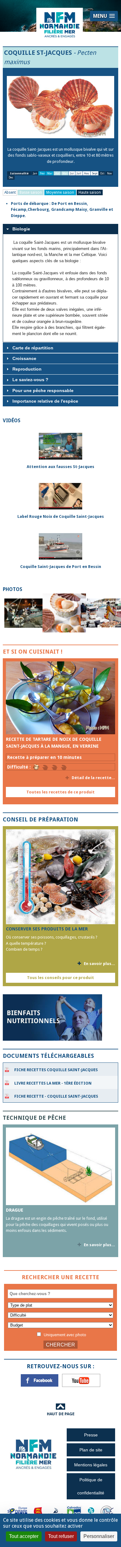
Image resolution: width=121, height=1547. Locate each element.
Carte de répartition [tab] (32, 347)
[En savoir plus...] (60, 697)
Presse (91, 1434)
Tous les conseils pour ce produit (60, 977)
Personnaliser (98, 1536)
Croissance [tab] (24, 358)
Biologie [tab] (21, 228)
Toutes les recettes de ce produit (60, 792)
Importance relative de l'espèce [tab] (45, 401)
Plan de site (90, 1449)
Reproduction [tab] (27, 369)
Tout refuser (61, 1536)
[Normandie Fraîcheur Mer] (59, 24)
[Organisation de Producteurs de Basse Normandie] (107, 1511)
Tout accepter (23, 1536)
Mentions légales (90, 1464)
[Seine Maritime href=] (91, 1511)
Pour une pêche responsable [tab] (43, 390)
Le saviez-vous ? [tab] (30, 379)
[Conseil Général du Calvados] (74, 1511)
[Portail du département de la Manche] (55, 1511)
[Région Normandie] (38, 1511)
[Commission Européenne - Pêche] (18, 1511)
